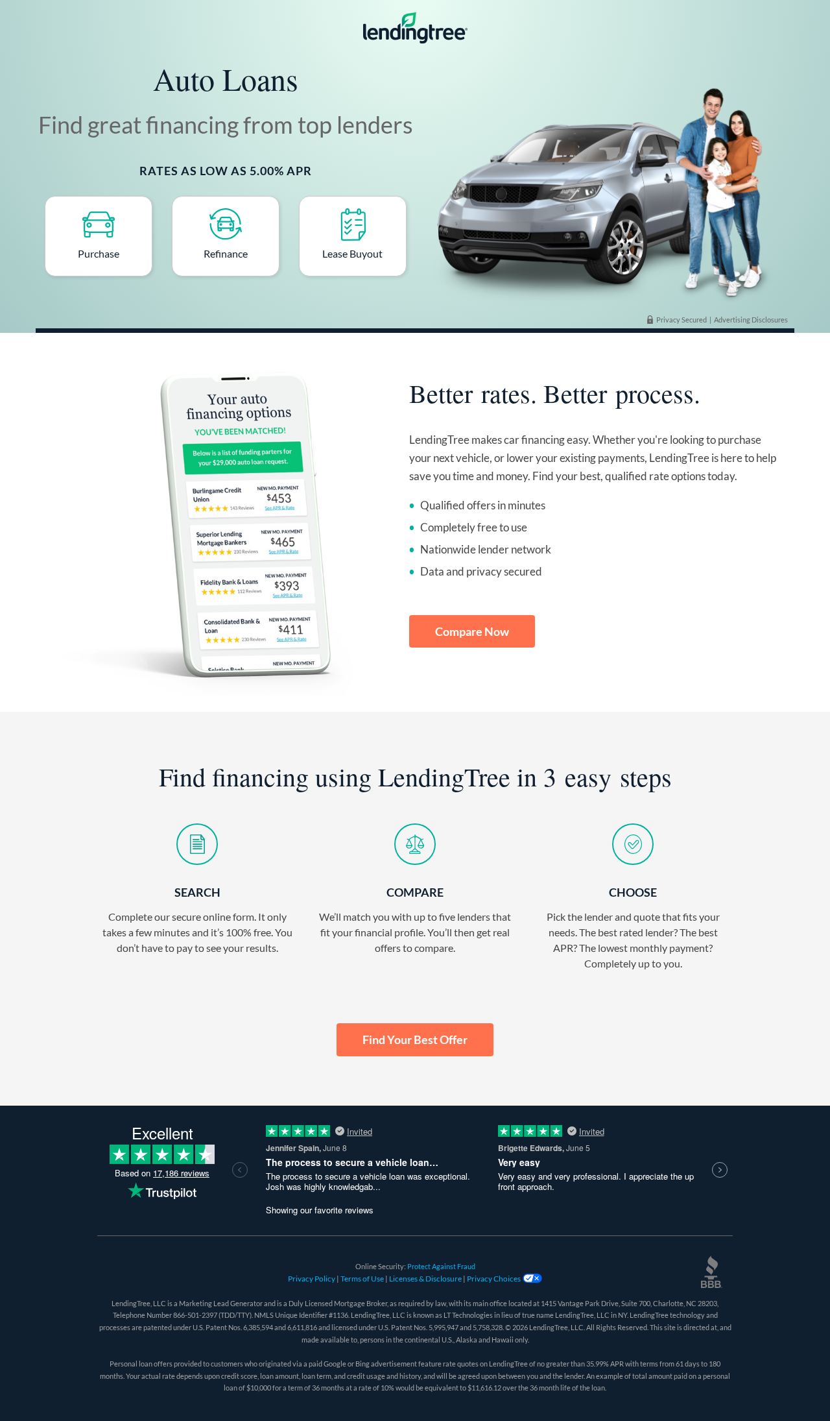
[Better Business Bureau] (711, 1272)
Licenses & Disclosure (425, 1278)
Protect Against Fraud (441, 1266)
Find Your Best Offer (415, 1039)
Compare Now (472, 631)
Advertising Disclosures (751, 319)
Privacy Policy (312, 1278)
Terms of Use (362, 1278)
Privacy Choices (494, 1278)
